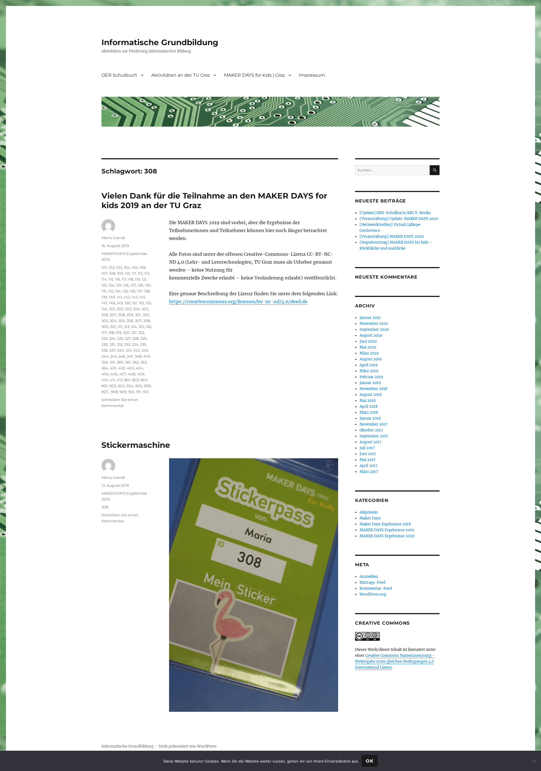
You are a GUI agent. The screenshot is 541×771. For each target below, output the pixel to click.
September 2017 (374, 436)
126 (126, 285)
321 (134, 332)
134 (118, 291)
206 (104, 314)
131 (103, 291)
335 (143, 344)
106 (142, 267)
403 (130, 368)
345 (113, 356)
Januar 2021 (370, 317)
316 (148, 326)
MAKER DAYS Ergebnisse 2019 (387, 530)
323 (104, 338)
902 (112, 386)
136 (132, 291)
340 (120, 350)
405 (104, 374)
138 (147, 291)
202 (120, 309)
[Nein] (534, 761)
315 (141, 326)
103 (119, 267)
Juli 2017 (367, 448)
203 (128, 309)
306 (130, 320)
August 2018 (371, 394)
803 (144, 380)
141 (119, 297)
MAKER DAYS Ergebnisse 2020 (387, 536)
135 (125, 291)
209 (130, 314)
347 (130, 356)
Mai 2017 (368, 459)
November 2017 (373, 424)
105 (135, 267)
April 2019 (369, 365)
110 (127, 273)
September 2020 (374, 329)
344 (104, 356)
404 (139, 368)
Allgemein (369, 512)
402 (121, 368)
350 (104, 362)
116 (117, 279)
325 (120, 338)
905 (138, 386)
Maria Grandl (113, 237)
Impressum (312, 75)
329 (143, 338)
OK (370, 761)
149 (120, 303)
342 (136, 350)
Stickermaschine (135, 445)
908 (114, 391)
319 (118, 332)
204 (136, 309)
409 (140, 374)
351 (112, 362)
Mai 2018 (368, 400)
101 (104, 267)
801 (127, 380)
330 (104, 344)
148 (112, 303)
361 (128, 362)
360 (120, 362)
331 (112, 344)
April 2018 (369, 406)
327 (128, 338)
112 (140, 273)
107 (104, 273)
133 (110, 291)
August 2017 (371, 442)
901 (104, 386)
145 (142, 297)
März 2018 (369, 412)
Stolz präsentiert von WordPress (188, 746)
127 (133, 285)
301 (138, 314)
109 (120, 273)
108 (112, 273)
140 (112, 297)
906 (147, 386)
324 (112, 338)
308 (146, 320)
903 (121, 386)
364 (104, 368)
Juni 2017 (368, 453)
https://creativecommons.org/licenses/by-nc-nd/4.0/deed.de (238, 301)
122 (104, 285)
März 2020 (369, 353)
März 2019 (369, 371)
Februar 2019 (371, 377)
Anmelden (369, 576)
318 (111, 332)
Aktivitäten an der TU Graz (180, 75)
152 (141, 303)
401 (113, 368)
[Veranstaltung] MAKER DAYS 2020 (392, 236)
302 (146, 314)
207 (113, 314)
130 (148, 285)
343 (144, 350)
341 (129, 350)
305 (121, 320)
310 (113, 326)
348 (138, 356)
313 (126, 326)
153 (148, 303)
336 (104, 350)
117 (124, 279)
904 (130, 386)
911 (138, 391)
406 (113, 374)
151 (134, 303)
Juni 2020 (368, 341)
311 (119, 326)
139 (104, 297)
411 (112, 380)
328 (135, 338)
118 (130, 279)
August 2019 (371, 359)
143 (135, 297)
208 (121, 314)
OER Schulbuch (119, 75)
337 (112, 350)
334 (135, 344)
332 (120, 344)
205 (145, 309)
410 (104, 380)
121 (144, 279)
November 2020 (374, 323)
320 (126, 332)
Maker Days (370, 518)
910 (131, 391)
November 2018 (373, 388)
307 (138, 320)
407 (122, 374)
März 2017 (369, 471)
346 (121, 356)
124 (111, 285)
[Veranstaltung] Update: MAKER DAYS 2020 (399, 218)
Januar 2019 (370, 382)
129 (140, 285)
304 (113, 320)
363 (143, 362)
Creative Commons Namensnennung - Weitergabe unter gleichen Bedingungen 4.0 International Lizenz (394, 661)
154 (104, 309)
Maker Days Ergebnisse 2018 (385, 524)
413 (120, 380)
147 (104, 303)
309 (104, 326)
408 (131, 374)
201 (112, 309)
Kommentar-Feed (376, 588)
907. (105, 391)
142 (127, 297)
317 (104, 332)
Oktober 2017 (371, 430)
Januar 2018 (370, 418)
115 (110, 279)
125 (118, 285)
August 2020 (371, 335)
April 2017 (369, 465)
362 (135, 362)
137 (139, 291)
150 (127, 303)
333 (127, 344)
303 (104, 320)
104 (127, 267)
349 (146, 356)
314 (134, 326)
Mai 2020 (368, 347)
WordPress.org (373, 594)
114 (104, 279)
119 (137, 279)
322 (141, 332)
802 (135, 380)
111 (134, 273)
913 (145, 391)
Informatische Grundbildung (159, 42)
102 (111, 267)
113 (146, 273)
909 (123, 391)
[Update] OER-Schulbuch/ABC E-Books (395, 212)
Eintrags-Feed (372, 582)
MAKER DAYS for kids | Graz (254, 75)
